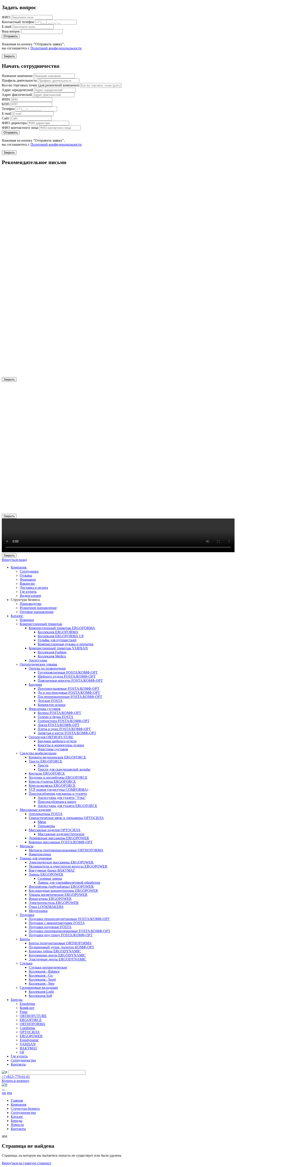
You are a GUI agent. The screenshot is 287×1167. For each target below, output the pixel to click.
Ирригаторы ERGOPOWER (50, 899)
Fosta (23, 1012)
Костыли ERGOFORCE (47, 773)
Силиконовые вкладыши (39, 987)
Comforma (27, 1028)
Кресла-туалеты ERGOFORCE (52, 781)
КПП (6, 104)
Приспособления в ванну (57, 802)
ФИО (6, 17)
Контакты (18, 1064)
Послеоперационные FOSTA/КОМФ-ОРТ (70, 697)
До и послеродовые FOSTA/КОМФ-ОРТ (69, 692)
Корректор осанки (51, 705)
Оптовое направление (37, 612)
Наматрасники (40, 854)
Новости (17, 1125)
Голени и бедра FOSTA (55, 717)
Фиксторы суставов (53, 749)
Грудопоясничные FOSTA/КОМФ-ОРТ (68, 672)
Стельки (26, 963)
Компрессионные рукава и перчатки (65, 644)
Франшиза (28, 579)
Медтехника (38, 911)
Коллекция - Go (41, 975)
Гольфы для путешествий (57, 640)
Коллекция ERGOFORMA (58, 632)
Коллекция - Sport (42, 979)
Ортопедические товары (38, 664)
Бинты (25, 939)
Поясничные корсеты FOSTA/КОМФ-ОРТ (70, 680)
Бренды (17, 1000)
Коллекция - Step (41, 983)
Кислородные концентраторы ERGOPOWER (63, 890)
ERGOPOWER (31, 1036)
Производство (30, 604)
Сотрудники (29, 571)
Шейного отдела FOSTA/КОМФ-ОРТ (67, 676)
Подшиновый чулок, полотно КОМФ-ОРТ (61, 947)
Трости (43, 765)
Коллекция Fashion (52, 652)
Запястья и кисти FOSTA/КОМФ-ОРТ (67, 733)
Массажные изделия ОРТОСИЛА (54, 830)
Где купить (28, 591)
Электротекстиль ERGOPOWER (54, 903)
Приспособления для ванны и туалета (58, 794)
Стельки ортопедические (48, 967)
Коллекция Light (41, 991)
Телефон (8, 109)
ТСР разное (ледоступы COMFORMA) (58, 789)
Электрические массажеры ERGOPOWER (61, 862)
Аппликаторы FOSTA (46, 814)
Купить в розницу (15, 1081)
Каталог (17, 616)
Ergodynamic (29, 1040)
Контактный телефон (18, 22)
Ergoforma (27, 1004)
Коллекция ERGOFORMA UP (61, 636)
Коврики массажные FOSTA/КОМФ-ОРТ (61, 842)
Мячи (42, 822)
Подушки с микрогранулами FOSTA (57, 923)
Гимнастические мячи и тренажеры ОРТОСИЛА (66, 818)
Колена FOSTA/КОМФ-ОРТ (59, 713)
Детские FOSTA (50, 701)
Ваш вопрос (11, 31)
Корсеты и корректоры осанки (61, 745)
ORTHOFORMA (32, 1024)
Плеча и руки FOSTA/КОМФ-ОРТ (64, 729)
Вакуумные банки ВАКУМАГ (52, 870)
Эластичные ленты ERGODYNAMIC (57, 959)
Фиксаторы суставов (45, 709)
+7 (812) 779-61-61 (16, 1077)
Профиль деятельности (19, 80)
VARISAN (28, 1044)
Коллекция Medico (52, 656)
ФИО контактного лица (20, 128)
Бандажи (35, 684)
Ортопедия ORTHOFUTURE (51, 737)
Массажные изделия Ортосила (61, 834)
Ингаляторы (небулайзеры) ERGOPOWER (61, 886)
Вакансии (27, 583)
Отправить (11, 36)
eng (9, 1093)
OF (22, 1052)
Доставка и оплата (34, 587)
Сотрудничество (23, 1060)
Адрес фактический (17, 95)
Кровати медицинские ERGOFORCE (57, 757)
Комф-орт (27, 1008)
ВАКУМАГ (28, 1048)
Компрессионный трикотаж (41, 624)
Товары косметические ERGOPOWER (58, 895)
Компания (19, 567)
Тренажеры (46, 826)
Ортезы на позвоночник (47, 668)
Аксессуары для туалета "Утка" (62, 798)
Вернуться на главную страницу (26, 1163)
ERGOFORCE (31, 1020)
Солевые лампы (50, 878)
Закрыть (9, 56)
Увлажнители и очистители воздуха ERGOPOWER (68, 866)
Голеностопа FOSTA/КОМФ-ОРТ (63, 721)
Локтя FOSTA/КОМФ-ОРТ (58, 725)
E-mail (6, 27)
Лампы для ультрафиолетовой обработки (69, 882)
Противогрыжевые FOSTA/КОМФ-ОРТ (68, 688)
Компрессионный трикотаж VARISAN (58, 648)
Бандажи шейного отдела (57, 741)
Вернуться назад (14, 560)
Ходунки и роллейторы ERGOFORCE (58, 777)
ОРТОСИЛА (30, 1032)
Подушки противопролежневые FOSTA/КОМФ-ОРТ (69, 931)
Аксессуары (38, 660)
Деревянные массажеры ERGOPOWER (59, 838)
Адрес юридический (17, 90)
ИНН (6, 99)
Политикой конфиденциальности (56, 48)
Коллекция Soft (40, 996)
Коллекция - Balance (44, 971)
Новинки (27, 620)
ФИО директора (14, 123)
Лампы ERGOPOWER (46, 874)
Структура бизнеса (25, 1108)
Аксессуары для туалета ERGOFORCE (67, 806)
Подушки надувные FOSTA (50, 927)
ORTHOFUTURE (33, 1016)
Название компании (17, 76)
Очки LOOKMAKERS (46, 907)
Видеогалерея (30, 596)
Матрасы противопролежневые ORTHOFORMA (66, 850)
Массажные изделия (35, 810)
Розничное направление (38, 608)
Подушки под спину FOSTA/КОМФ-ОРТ (61, 935)
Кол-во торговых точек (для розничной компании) (40, 85)
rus (4, 1093)
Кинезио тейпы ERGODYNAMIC (55, 951)
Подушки (27, 915)
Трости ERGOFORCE (45, 761)
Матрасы (26, 846)
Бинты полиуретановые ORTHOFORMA (60, 943)
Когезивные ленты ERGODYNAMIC (57, 955)
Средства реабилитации (38, 753)
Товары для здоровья (36, 858)
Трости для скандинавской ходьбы (64, 769)
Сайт (5, 118)
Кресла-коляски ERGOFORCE (52, 785)
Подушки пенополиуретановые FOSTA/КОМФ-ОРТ (69, 919)
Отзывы (26, 575)
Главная (17, 1100)
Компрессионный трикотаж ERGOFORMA (62, 628)
